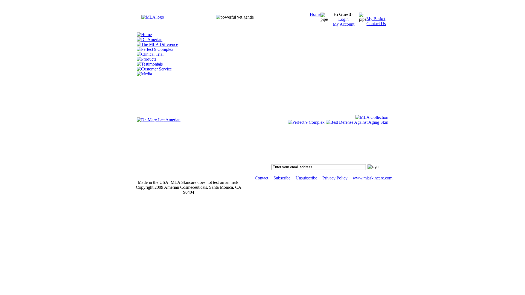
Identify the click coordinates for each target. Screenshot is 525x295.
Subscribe (281, 178)
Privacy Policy (335, 178)
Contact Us (376, 23)
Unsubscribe (306, 178)
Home (315, 14)
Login (343, 19)
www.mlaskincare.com (372, 178)
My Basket (375, 18)
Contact (261, 178)
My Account (343, 24)
